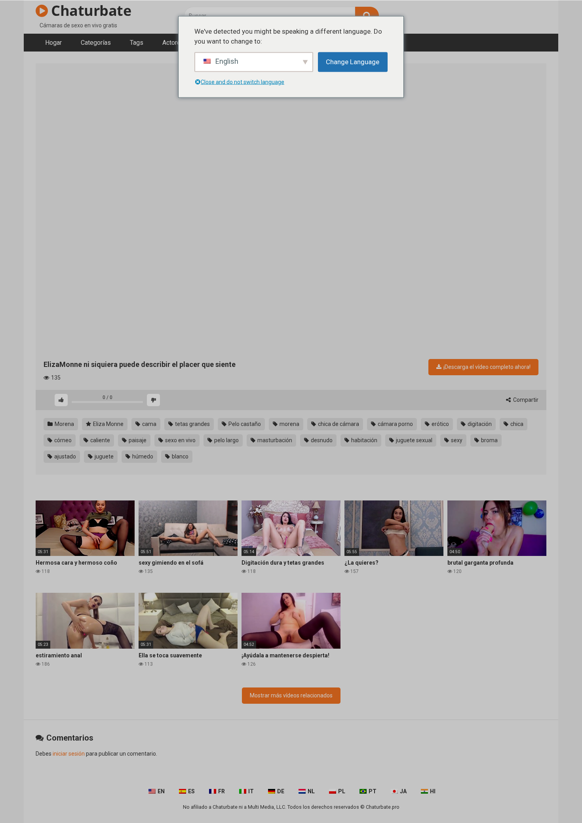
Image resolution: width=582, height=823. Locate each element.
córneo (62, 440)
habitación (363, 440)
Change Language (352, 61)
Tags (136, 42)
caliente (99, 440)
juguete (103, 456)
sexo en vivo (180, 440)
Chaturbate (89, 10)
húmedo (142, 456)
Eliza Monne (108, 424)
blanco (179, 456)
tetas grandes (192, 424)
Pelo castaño (244, 424)
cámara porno (395, 424)
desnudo (321, 440)
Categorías (96, 42)
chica (516, 424)
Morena (63, 424)
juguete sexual (413, 440)
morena (288, 424)
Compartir (525, 400)
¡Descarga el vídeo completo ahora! (486, 367)
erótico (439, 424)
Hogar (53, 42)
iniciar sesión (69, 753)
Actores (173, 42)
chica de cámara (338, 424)
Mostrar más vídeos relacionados (291, 695)
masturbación (274, 440)
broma (489, 440)
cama (148, 424)
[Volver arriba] (555, 799)
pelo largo (226, 440)
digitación (479, 424)
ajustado (64, 456)
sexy (456, 440)
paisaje (136, 440)
